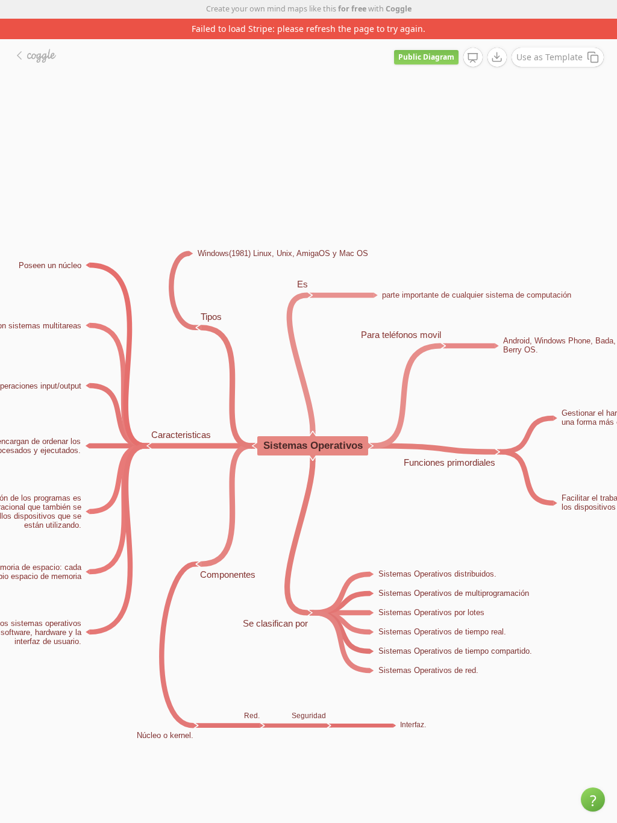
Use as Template (549, 57)
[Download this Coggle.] (497, 57)
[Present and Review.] (473, 57)
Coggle (399, 9)
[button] (593, 799)
